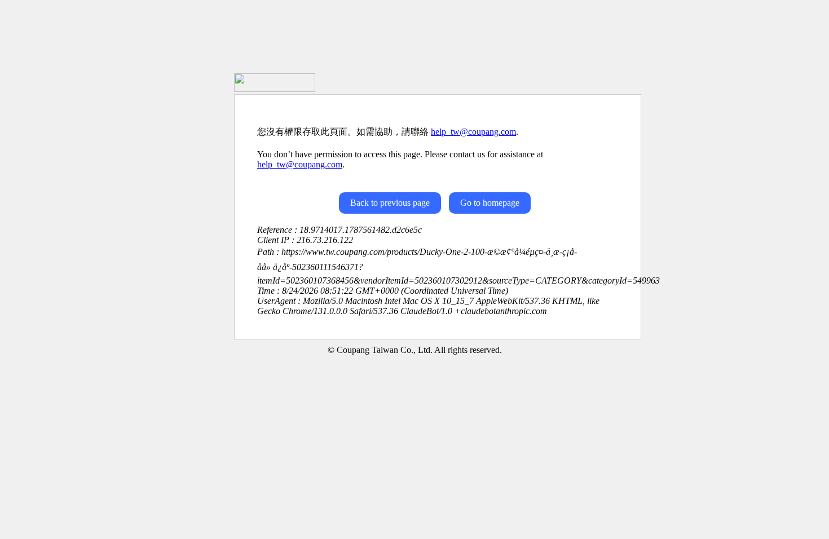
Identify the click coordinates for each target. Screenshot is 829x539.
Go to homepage (489, 202)
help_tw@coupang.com (473, 131)
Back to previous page (390, 202)
